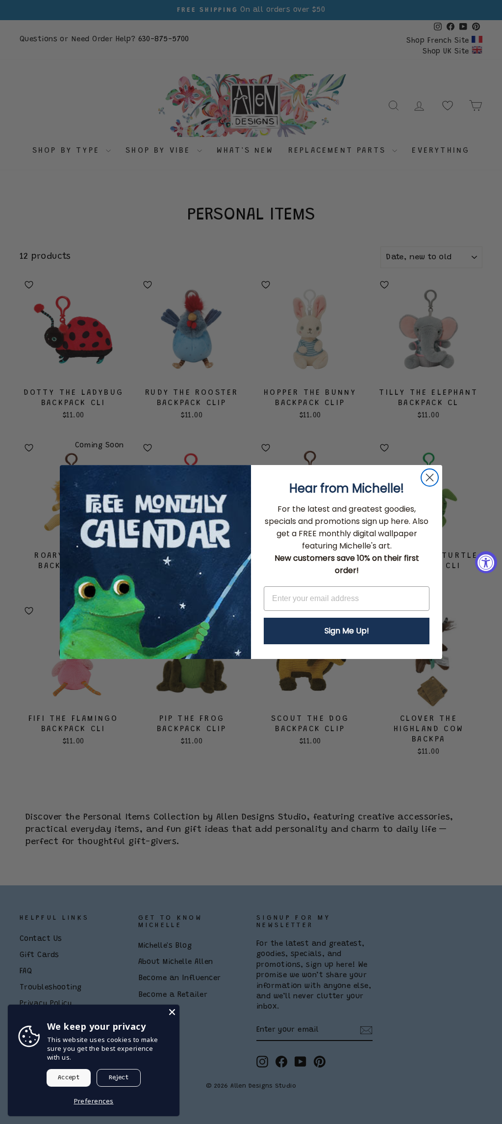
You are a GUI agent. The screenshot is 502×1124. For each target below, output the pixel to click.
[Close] (172, 1012)
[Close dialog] (429, 477)
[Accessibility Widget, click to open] (486, 562)
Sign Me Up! (347, 630)
